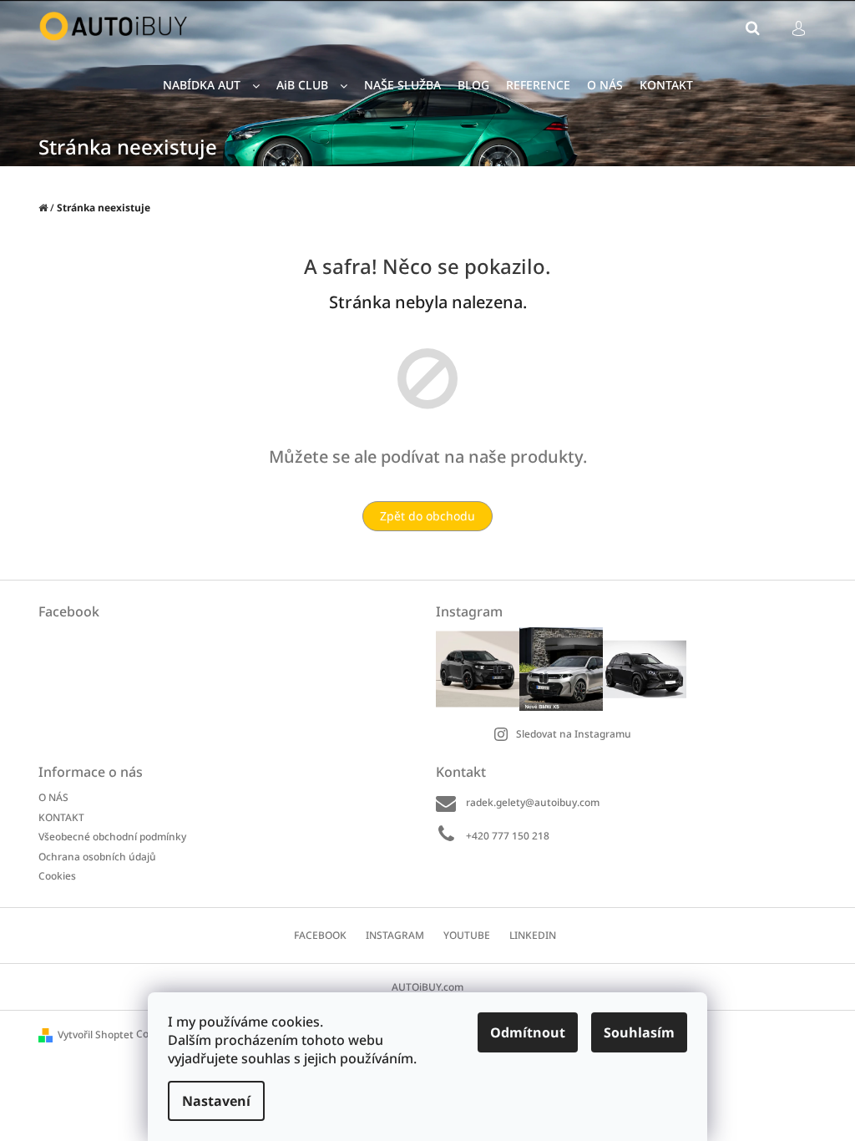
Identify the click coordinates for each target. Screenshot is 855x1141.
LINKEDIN (532, 935)
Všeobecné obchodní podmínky (112, 836)
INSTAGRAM (395, 935)
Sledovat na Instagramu (573, 734)
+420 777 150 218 (507, 835)
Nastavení (216, 1101)
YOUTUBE (466, 935)
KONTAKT (61, 817)
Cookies (57, 876)
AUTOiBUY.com (427, 987)
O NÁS (53, 797)
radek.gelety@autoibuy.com (533, 802)
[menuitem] (211, 86)
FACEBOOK (320, 935)
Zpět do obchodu (427, 516)
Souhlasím (639, 1032)
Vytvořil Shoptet (96, 1034)
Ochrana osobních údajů (97, 856)
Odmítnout (527, 1032)
